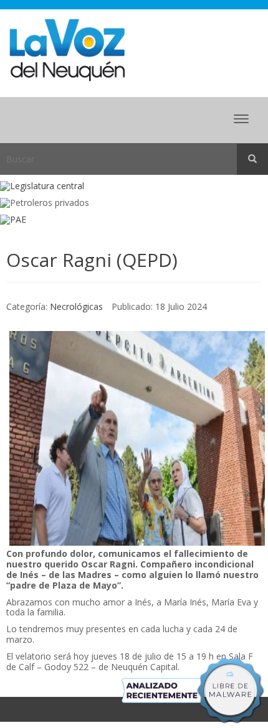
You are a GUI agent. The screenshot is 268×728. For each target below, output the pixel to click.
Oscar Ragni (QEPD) (92, 260)
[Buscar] (252, 159)
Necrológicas (76, 306)
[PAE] (134, 220)
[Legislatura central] (134, 186)
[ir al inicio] (67, 49)
